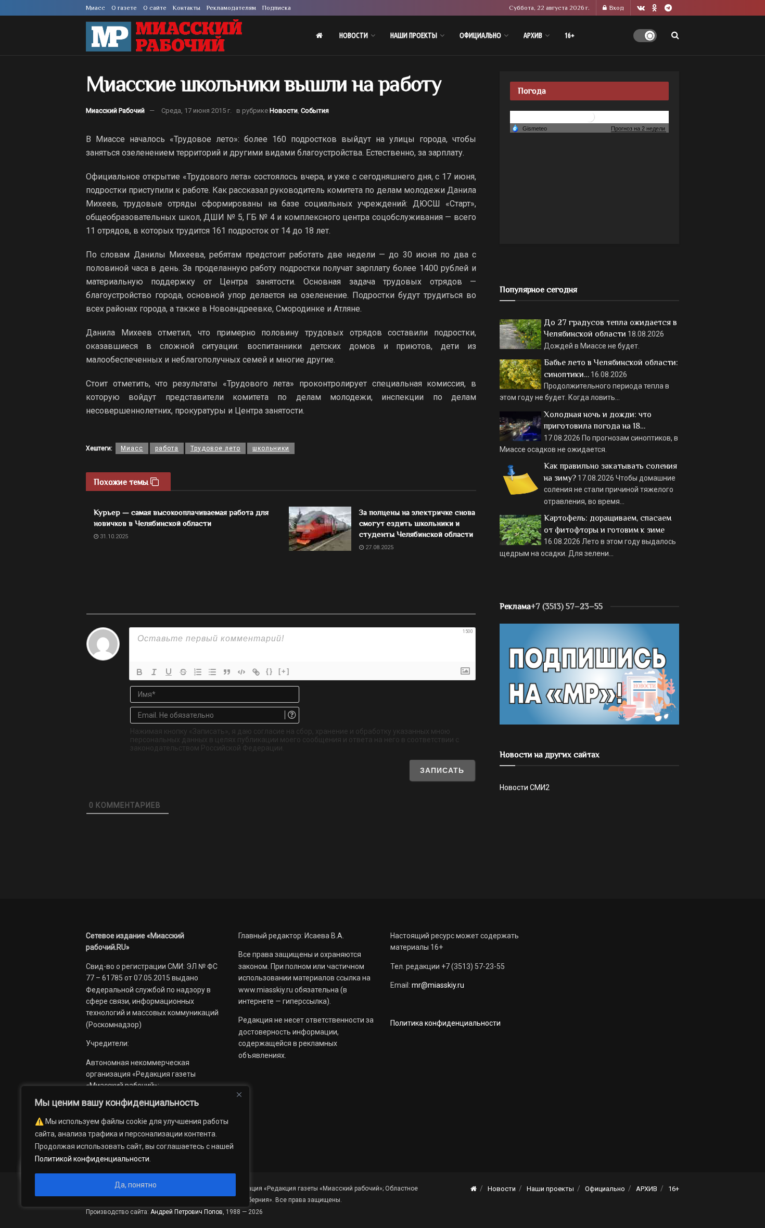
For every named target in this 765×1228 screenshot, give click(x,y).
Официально (480, 35)
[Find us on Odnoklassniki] (654, 8)
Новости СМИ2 (525, 787)
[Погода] (529, 128)
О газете (124, 7)
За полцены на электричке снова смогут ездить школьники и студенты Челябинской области (417, 523)
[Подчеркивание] (168, 672)
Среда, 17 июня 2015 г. (196, 110)
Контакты (186, 7)
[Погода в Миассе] (589, 116)
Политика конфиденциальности (445, 1023)
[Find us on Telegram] (668, 8)
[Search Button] (675, 35)
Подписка (276, 7)
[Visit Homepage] (164, 35)
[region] (135, 1146)
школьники (270, 448)
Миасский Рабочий (115, 110)
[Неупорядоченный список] (212, 672)
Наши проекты (413, 35)
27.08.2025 (378, 547)
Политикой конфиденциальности (92, 1159)
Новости (353, 35)
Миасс (95, 7)
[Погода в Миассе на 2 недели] (638, 128)
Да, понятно (135, 1185)
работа (166, 448)
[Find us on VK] (641, 8)
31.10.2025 (113, 536)
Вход (616, 7)
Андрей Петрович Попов (186, 1212)
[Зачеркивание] (183, 672)
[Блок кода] (241, 672)
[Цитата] (227, 672)
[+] (284, 671)
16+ (570, 35)
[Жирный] (139, 672)
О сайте (155, 7)
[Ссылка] (256, 672)
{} (269, 671)
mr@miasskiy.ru (437, 985)
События (315, 110)
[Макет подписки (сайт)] (589, 673)
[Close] (239, 1094)
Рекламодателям (231, 7)
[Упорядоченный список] (197, 672)
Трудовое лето (215, 448)
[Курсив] (154, 672)
